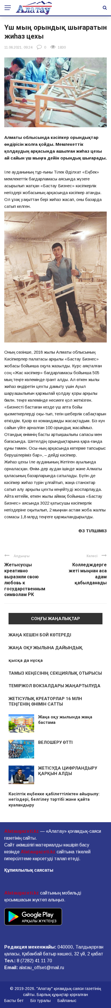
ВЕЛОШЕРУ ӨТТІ (55, 742)
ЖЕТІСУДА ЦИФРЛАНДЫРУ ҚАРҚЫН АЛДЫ (67, 771)
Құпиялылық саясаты (28, 870)
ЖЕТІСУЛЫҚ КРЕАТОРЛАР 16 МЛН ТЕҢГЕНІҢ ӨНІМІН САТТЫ (45, 701)
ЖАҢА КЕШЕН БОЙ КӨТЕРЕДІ (40, 635)
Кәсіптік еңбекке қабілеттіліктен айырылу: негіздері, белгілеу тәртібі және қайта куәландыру (54, 799)
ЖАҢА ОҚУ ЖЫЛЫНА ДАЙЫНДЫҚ (46, 647)
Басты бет (14, 1000)
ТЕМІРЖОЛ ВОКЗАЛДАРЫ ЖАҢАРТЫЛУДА (54, 685)
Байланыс (66, 1000)
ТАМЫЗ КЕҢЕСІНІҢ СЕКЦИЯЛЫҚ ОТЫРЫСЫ (55, 673)
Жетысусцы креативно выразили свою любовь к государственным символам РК (24, 579)
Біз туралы (40, 1000)
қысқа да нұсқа (26, 660)
